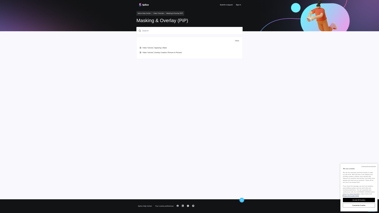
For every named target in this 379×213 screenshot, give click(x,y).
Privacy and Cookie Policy (351, 196)
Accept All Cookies (359, 200)
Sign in (238, 5)
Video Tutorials (158, 13)
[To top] (241, 200)
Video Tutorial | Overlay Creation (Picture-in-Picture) (162, 52)
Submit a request (226, 5)
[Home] (143, 5)
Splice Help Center (144, 13)
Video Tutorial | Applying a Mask (154, 48)
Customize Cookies (358, 205)
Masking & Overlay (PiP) (174, 13)
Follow (237, 41)
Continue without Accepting (368, 166)
